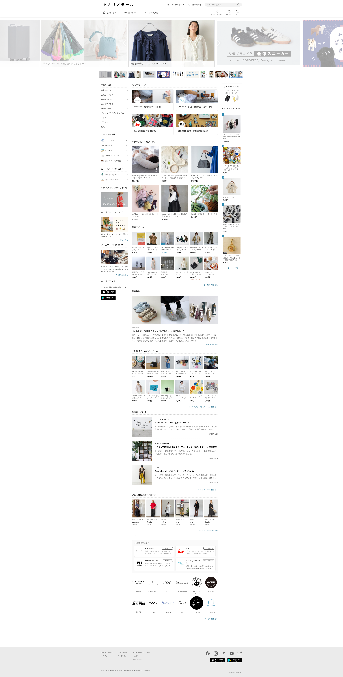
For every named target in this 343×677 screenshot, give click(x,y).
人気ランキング (107, 95)
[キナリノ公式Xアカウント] (223, 653)
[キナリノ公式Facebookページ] (207, 653)
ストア (103, 118)
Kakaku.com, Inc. (236, 672)
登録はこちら (123, 275)
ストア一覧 (122, 656)
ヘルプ (135, 656)
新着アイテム (106, 90)
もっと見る (234, 268)
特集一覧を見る (212, 344)
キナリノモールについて (141, 652)
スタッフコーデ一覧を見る (208, 530)
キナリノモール (106, 652)
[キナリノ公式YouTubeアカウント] (231, 653)
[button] (219, 43)
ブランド (104, 122)
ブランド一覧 (122, 652)
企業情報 (104, 670)
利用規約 (113, 670)
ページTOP (174, 638)
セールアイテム (107, 99)
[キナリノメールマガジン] (239, 653)
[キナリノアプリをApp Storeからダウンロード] (108, 292)
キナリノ (104, 656)
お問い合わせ (137, 659)
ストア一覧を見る (211, 619)
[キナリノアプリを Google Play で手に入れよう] (234, 662)
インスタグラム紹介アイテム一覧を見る (203, 407)
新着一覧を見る (212, 285)
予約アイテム (106, 109)
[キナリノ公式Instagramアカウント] (215, 653)
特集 (103, 127)
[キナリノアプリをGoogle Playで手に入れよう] (108, 298)
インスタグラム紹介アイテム (112, 113)
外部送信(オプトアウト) (142, 670)
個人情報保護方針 (125, 670)
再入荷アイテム (107, 104)
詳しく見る (124, 240)
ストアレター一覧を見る (209, 490)
